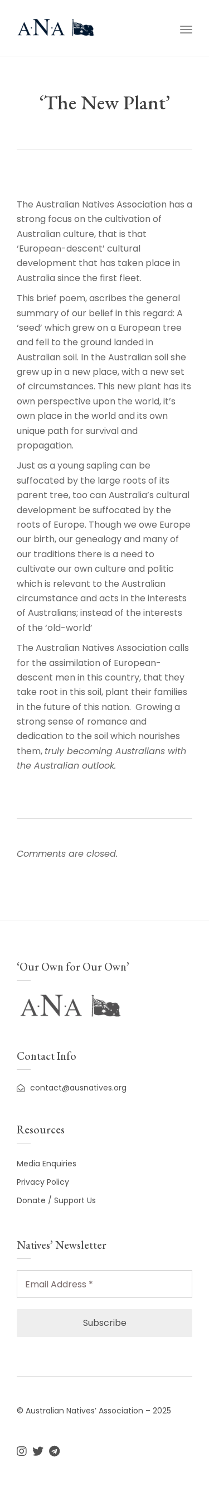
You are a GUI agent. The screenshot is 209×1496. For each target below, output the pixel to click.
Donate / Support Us (56, 1200)
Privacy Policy (43, 1182)
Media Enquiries (46, 1163)
